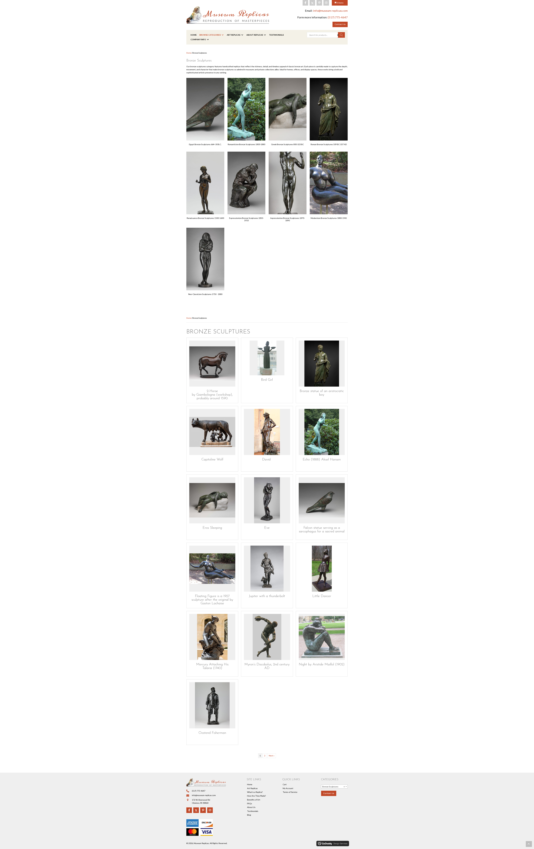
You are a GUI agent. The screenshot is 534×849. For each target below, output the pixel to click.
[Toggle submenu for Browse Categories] (222, 35)
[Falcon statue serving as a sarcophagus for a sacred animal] (322, 500)
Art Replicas (252, 788)
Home (188, 53)
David (267, 459)
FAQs (249, 803)
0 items (340, 3)
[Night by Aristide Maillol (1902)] (322, 637)
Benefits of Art (253, 800)
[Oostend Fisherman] (212, 705)
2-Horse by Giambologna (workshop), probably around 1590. (212, 394)
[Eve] (267, 500)
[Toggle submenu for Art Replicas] (242, 35)
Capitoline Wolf (212, 459)
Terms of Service (290, 792)
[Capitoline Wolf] (212, 432)
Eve (267, 528)
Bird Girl (267, 380)
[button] (305, 3)
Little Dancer (321, 596)
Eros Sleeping (212, 528)
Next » (271, 755)
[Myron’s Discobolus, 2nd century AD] (267, 637)
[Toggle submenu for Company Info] (208, 39)
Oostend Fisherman (212, 733)
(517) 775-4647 (338, 17)
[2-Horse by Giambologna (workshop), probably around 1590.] (212, 364)
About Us (251, 807)
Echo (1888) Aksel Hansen (322, 459)
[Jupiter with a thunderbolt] (267, 569)
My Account (288, 788)
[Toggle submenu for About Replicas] (265, 35)
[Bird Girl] (267, 358)
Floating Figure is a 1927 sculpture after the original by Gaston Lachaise (212, 599)
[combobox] (334, 786)
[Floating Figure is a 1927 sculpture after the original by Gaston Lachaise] (212, 569)
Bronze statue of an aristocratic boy (322, 392)
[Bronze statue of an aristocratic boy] (322, 364)
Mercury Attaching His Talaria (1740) (212, 666)
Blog (249, 815)
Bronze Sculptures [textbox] (333, 786)
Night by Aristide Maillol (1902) (322, 664)
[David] (267, 432)
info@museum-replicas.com (330, 10)
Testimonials (252, 811)
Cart (285, 784)
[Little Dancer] (322, 569)
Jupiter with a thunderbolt (267, 596)
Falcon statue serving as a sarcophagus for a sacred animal (322, 529)
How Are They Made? (256, 796)
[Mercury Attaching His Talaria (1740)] (212, 637)
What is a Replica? (255, 792)
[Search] (341, 35)
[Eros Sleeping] (212, 500)
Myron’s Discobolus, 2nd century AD (267, 666)
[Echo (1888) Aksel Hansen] (322, 432)
